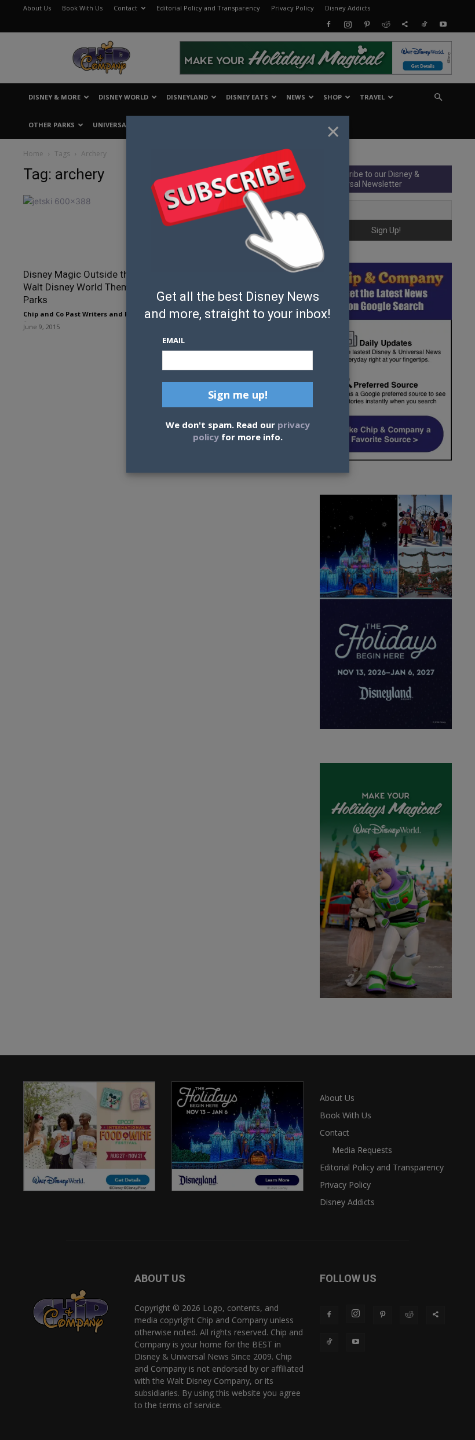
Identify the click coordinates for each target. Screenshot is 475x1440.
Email (173, 340)
